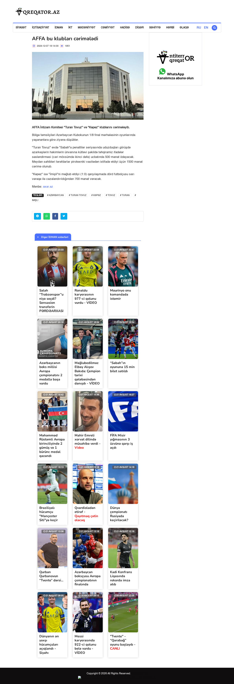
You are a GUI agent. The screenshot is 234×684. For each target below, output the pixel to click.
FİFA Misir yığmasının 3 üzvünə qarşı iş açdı (121, 441)
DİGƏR (139, 27)
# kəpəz (96, 195)
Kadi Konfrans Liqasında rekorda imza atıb (121, 578)
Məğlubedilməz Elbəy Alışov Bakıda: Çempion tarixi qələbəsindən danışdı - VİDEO (87, 373)
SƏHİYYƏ (155, 27)
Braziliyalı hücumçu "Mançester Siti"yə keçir (48, 514)
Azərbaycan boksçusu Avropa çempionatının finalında (88, 578)
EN (206, 27)
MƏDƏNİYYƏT (86, 27)
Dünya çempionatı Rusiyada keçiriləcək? (119, 514)
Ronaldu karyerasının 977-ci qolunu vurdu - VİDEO (86, 296)
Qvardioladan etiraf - (86, 514)
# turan (125, 195)
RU (199, 27)
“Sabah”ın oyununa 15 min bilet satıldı (122, 367)
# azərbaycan (55, 195)
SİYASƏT (21, 27)
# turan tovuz (77, 195)
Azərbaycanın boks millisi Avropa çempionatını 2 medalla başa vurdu (50, 373)
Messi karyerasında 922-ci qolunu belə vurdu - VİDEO (85, 644)
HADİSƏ (125, 27)
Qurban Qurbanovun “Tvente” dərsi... (51, 576)
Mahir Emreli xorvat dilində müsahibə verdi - (88, 441)
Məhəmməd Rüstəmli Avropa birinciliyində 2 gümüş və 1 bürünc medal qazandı (52, 445)
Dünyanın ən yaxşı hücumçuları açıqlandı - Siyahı (49, 644)
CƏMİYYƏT (108, 27)
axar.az (48, 186)
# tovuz (110, 195)
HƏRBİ (170, 27)
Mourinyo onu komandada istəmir (120, 294)
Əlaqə (184, 27)
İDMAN (59, 27)
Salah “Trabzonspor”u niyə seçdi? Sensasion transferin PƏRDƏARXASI (51, 300)
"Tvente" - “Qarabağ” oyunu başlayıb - (122, 642)
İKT (70, 27)
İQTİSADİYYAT (40, 27)
